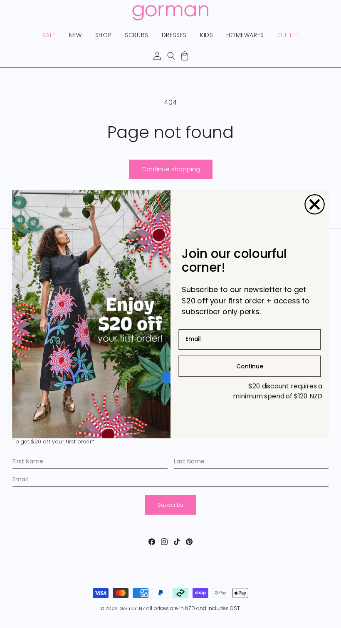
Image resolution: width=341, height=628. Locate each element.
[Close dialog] (314, 204)
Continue (249, 366)
